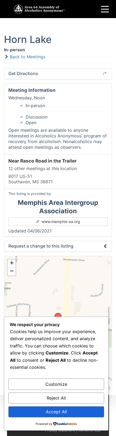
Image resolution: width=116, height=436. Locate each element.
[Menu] (105, 9)
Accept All (56, 411)
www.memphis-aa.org (60, 221)
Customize (56, 384)
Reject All (56, 398)
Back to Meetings (26, 56)
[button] (56, 314)
